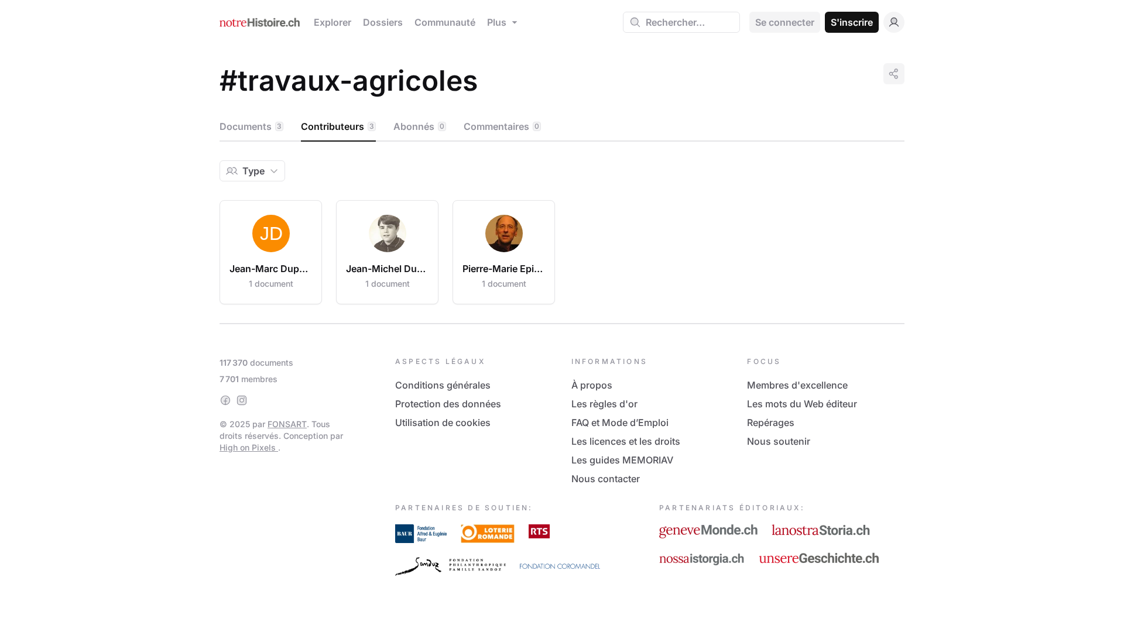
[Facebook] (225, 400)
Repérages (770, 422)
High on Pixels (249, 447)
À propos (591, 385)
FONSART (287, 424)
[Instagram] (242, 400)
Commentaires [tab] (501, 126)
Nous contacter (605, 479)
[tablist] (562, 127)
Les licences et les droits (625, 441)
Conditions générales (443, 385)
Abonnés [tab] (418, 126)
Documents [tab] (251, 126)
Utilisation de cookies (443, 422)
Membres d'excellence (797, 385)
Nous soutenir (778, 441)
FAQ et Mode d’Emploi (620, 422)
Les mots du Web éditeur (802, 404)
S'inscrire (852, 22)
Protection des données (448, 404)
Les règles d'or (604, 404)
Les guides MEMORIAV (622, 460)
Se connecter (784, 22)
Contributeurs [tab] (337, 126)
